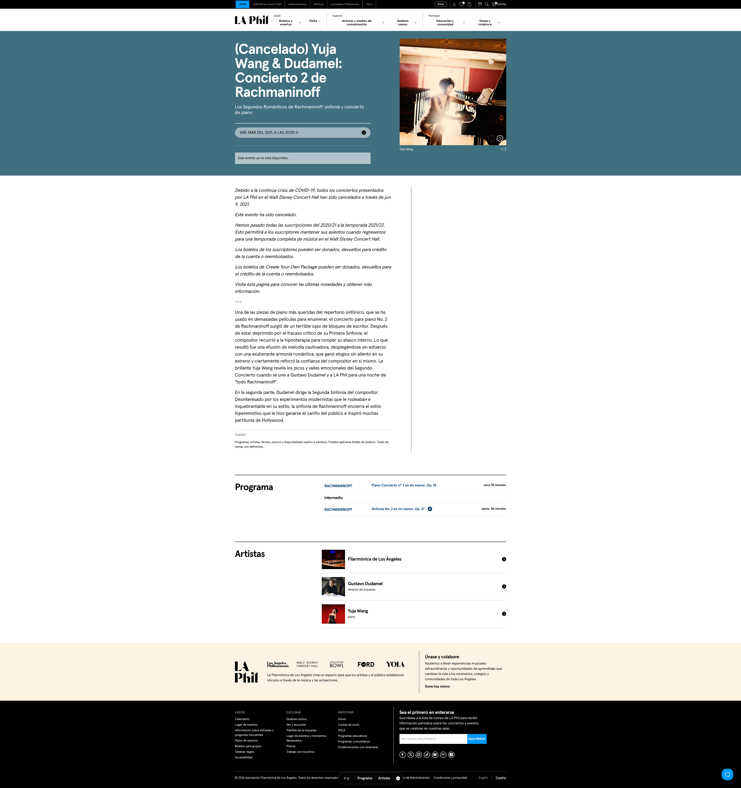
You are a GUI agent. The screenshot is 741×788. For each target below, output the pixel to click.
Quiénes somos (297, 719)
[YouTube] (435, 755)
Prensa (291, 746)
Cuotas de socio (348, 724)
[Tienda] (470, 4)
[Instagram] (419, 755)
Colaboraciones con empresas (358, 747)
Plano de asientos (246, 740)
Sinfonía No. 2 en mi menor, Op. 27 (398, 509)
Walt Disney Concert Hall (267, 4)
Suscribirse (476, 739)
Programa (364, 778)
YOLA (369, 4)
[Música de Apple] (451, 755)
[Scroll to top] (398, 778)
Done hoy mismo (437, 686)
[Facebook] (402, 755)
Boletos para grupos (248, 746)
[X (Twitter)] (411, 755)
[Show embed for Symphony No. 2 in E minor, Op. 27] (430, 509)
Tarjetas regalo (244, 752)
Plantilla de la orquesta (301, 730)
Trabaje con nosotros (300, 752)
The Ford (318, 4)
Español (501, 777)
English (483, 777)
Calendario (242, 719)
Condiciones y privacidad (450, 777)
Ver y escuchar (296, 724)
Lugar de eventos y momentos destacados (306, 738)
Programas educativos (352, 736)
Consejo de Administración (412, 777)
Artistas (384, 778)
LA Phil (242, 4)
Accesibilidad (243, 757)
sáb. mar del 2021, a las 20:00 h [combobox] (269, 133)
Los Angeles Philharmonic (345, 4)
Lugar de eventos (246, 724)
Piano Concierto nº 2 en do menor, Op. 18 (404, 485)
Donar (441, 4)
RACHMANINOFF (338, 486)
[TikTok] (427, 755)
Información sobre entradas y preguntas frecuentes (254, 733)
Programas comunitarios (354, 741)
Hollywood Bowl (297, 4)
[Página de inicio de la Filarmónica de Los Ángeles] (251, 19)
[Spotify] (443, 755)
